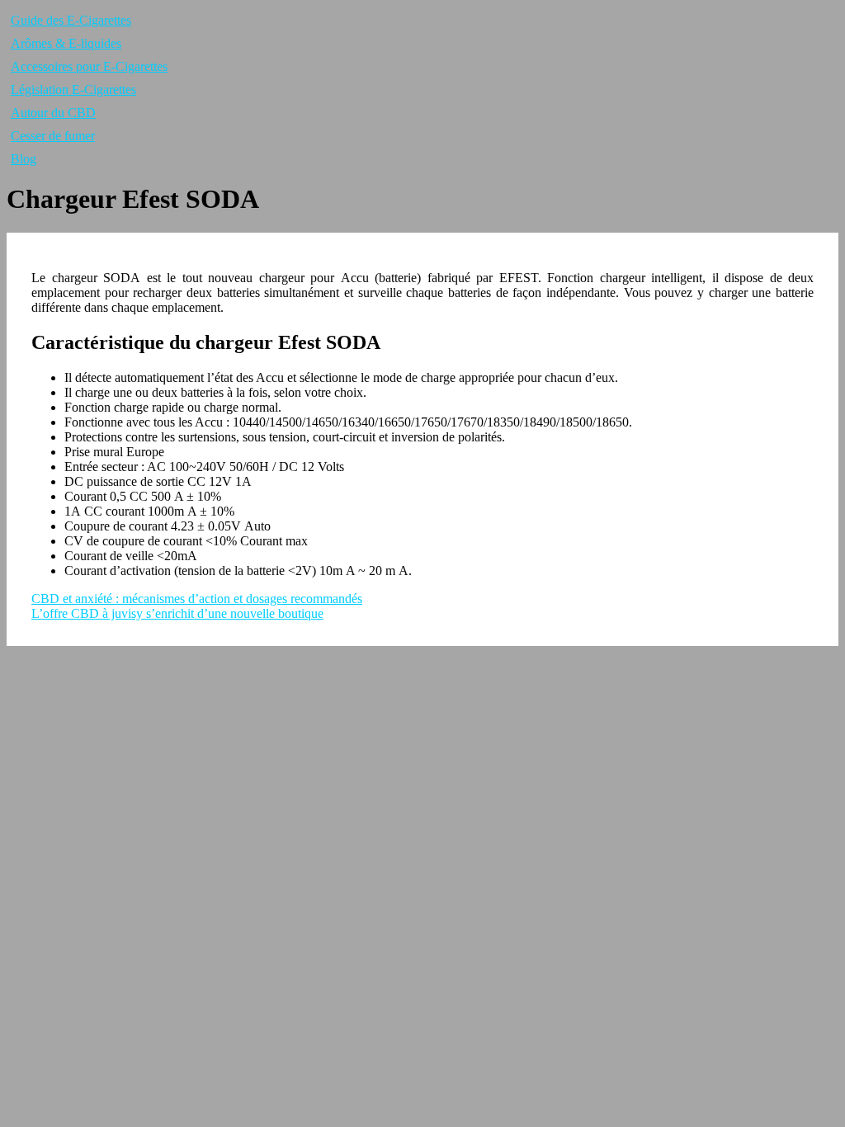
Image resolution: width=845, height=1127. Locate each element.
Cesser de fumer (53, 136)
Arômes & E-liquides (66, 43)
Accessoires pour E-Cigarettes (89, 66)
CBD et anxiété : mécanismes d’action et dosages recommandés (196, 599)
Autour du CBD (53, 113)
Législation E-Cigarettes (73, 90)
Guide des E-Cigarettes (71, 20)
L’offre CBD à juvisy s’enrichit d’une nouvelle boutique (177, 613)
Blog (23, 159)
